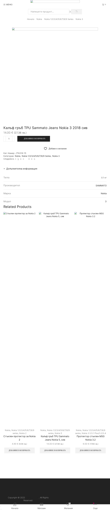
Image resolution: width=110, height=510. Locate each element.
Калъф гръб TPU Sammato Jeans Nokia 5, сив (55, 438)
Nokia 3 (79, 19)
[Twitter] (15, 159)
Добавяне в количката (34, 139)
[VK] (20, 159)
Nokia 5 (58, 433)
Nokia (39, 19)
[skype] (34, 159)
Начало (30, 19)
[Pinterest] (23, 159)
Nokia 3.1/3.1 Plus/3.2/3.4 (94, 433)
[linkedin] (29, 159)
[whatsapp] (31, 159)
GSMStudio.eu (32, 497)
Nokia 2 (22, 433)
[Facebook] (18, 159)
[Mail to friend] (26, 159)
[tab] (21, 168)
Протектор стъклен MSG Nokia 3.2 (91, 438)
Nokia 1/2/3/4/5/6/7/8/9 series (58, 19)
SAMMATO (101, 185)
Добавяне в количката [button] (19, 450)
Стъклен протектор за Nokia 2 (19, 438)
